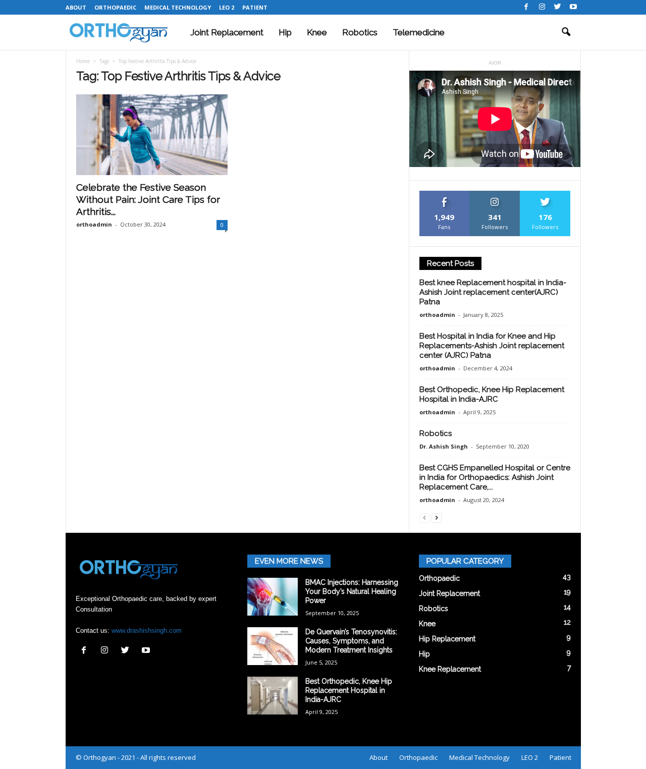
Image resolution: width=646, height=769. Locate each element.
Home (83, 61)
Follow (495, 194)
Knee (317, 32)
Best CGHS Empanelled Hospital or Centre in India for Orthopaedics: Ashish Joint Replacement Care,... (494, 477)
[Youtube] (573, 7)
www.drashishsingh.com (147, 630)
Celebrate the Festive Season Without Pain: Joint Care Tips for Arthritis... (148, 199)
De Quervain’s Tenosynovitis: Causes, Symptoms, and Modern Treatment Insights (351, 641)
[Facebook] (526, 7)
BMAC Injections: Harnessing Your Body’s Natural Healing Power (351, 591)
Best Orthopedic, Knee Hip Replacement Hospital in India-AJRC (491, 394)
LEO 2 (226, 7)
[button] (566, 32)
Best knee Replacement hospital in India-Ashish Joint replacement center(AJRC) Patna (492, 292)
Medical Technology (177, 7)
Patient (254, 7)
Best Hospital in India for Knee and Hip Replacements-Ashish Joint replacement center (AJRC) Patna (491, 346)
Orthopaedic (115, 7)
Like (444, 194)
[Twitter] (558, 7)
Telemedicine (419, 32)
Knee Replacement (450, 669)
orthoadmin (94, 224)
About (76, 7)
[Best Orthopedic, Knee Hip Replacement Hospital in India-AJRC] (272, 696)
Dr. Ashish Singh (443, 446)
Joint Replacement (226, 32)
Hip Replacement (447, 639)
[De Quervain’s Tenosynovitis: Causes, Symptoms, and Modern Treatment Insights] (272, 646)
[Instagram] (542, 7)
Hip (285, 32)
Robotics (360, 32)
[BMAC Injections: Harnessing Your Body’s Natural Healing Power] (272, 597)
